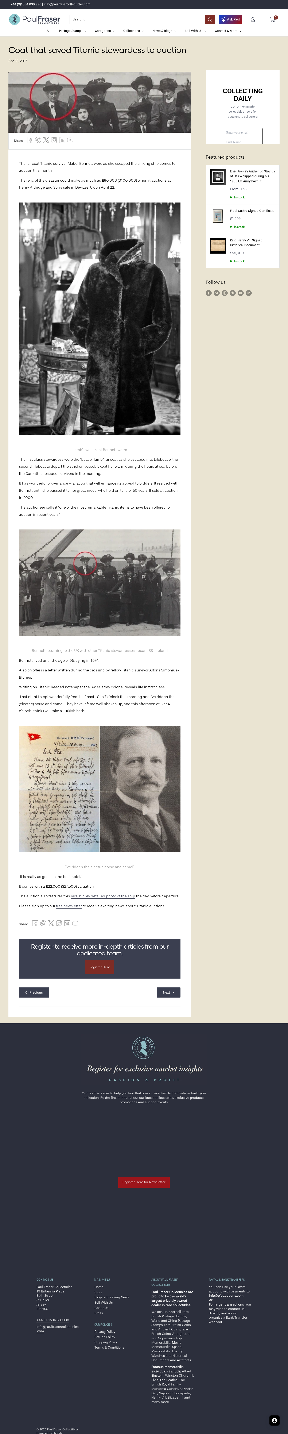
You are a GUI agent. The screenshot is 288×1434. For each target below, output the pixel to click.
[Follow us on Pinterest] (233, 293)
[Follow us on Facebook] (209, 293)
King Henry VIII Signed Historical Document (246, 243)
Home (99, 1287)
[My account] (253, 19)
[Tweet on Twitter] (46, 141)
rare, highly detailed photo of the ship (103, 896)
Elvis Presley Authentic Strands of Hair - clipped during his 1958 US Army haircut (252, 176)
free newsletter (69, 906)
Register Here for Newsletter (144, 1182)
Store (98, 1292)
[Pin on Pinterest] (38, 141)
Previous (36, 992)
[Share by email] (54, 141)
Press (98, 1313)
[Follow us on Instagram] (225, 293)
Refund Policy (104, 1337)
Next (166, 992)
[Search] (210, 19)
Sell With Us (103, 1302)
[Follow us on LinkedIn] (249, 293)
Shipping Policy (106, 1342)
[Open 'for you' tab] (274, 1420)
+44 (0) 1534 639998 (52, 1320)
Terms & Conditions (109, 1347)
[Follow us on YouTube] (241, 293)
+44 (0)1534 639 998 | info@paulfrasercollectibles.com (50, 4)
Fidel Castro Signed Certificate (252, 211)
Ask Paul (233, 19)
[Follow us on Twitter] (217, 293)
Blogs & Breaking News (111, 1297)
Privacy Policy (104, 1332)
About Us (101, 1308)
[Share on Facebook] (30, 141)
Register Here (99, 967)
